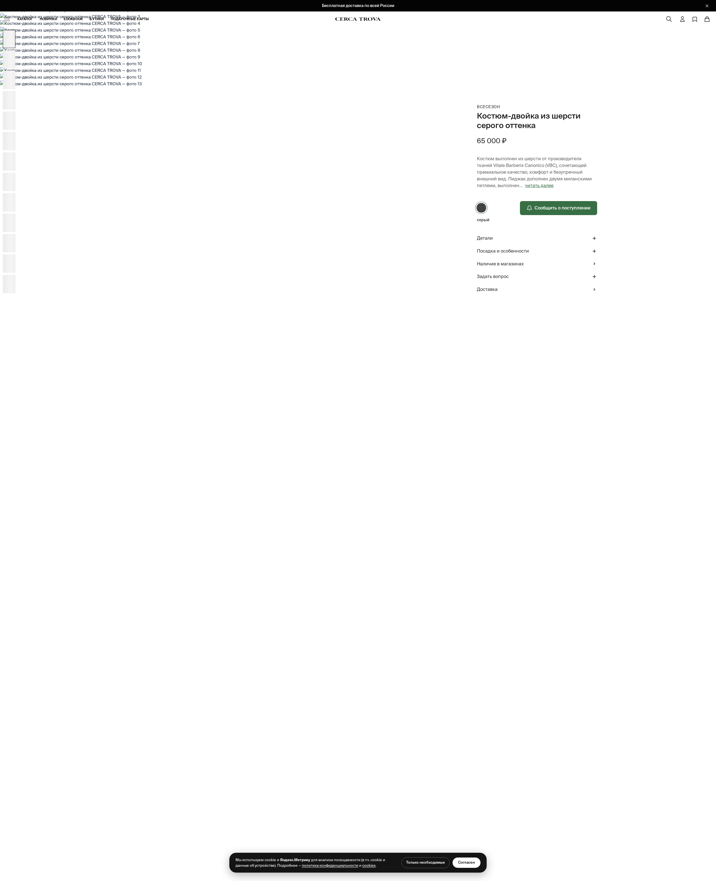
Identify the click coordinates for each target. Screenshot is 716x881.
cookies (369, 865)
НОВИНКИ (48, 19)
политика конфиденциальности (330, 865)
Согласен (466, 862)
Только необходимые (425, 862)
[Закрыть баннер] (707, 6)
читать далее (539, 185)
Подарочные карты (130, 19)
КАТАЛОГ (25, 19)
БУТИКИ (97, 19)
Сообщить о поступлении (562, 207)
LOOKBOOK (73, 19)
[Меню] (7, 19)
